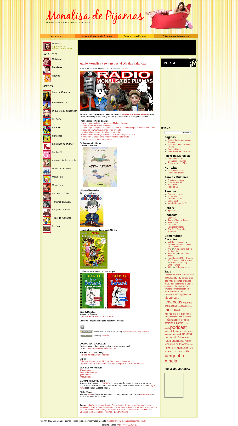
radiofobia (184, 337)
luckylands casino (175, 242)
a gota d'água (91, 405)
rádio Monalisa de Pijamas (100, 412)
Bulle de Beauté (175, 182)
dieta (167, 283)
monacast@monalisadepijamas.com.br (101, 348)
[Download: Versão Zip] (86, 336)
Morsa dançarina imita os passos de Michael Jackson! (104, 123)
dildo (170, 267)
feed (90, 394)
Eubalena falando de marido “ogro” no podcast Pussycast (105, 361)
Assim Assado (118, 405)
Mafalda (184, 306)
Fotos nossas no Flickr (177, 163)
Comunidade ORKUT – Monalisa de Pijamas (178, 160)
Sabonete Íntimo (183, 267)
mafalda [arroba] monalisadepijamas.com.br (126, 421)
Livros (136, 407)
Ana (169, 249)
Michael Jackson (87, 409)
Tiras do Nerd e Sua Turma (180, 151)
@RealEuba (85, 374)
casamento (174, 277)
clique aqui (145, 394)
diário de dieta (181, 286)
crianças (187, 280)
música (169, 319)
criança (178, 281)
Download (145, 331)
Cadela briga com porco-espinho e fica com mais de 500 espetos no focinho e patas (118, 128)
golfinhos (93, 407)
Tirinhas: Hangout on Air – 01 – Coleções (179, 245)
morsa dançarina (103, 409)
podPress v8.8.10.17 (128, 425)
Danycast (172, 218)
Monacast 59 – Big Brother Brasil (177, 263)
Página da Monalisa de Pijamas (95, 355)
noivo (186, 319)
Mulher (167, 317)
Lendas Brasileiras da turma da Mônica (115, 407)
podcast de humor (172, 331)
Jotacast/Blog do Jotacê (178, 220)
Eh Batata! (172, 196)
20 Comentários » (121, 412)
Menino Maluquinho (148, 407)
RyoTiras (172, 210)
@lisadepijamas (87, 370)
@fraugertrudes (87, 377)
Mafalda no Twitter (176, 170)
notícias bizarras (118, 409)
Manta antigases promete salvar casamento (100, 132)
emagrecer (170, 288)
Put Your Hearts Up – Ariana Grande (96, 316)
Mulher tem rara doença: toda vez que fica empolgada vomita (108, 134)
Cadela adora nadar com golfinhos (96, 125)
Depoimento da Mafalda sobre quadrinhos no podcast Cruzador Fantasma (112, 363)
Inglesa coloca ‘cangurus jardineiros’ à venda (101, 130)
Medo (190, 306)
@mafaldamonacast (88, 372)
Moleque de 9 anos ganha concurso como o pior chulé (105, 137)
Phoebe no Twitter (176, 173)
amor (178, 274)
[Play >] (82, 327)
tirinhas (168, 351)
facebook (169, 291)
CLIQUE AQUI (108, 383)
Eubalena (134, 114)
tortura (177, 351)
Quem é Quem (174, 149)
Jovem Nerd (173, 222)
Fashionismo (173, 184)
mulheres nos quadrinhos (181, 317)
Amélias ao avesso (176, 180)
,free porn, (172, 253)
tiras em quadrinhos (178, 347)
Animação (185, 275)
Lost (179, 306)
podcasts (124, 68)
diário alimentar (177, 284)
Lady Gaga (174, 298)
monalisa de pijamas (177, 313)
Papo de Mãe (174, 187)
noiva (178, 319)
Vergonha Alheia (174, 358)
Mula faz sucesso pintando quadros (96, 139)
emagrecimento (183, 289)
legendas (173, 301)
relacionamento (174, 340)
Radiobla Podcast (175, 227)
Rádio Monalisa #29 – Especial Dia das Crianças (113, 63)
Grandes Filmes (175, 199)
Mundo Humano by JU (177, 203)
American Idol (169, 275)
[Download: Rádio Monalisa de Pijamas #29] (86, 331)
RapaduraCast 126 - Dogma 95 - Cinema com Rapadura (180, 259)
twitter (186, 351)
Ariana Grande (104, 405)
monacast (173, 309)
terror (191, 344)
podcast (178, 327)
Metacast (172, 225)
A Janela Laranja (175, 194)
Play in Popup (136, 331)
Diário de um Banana (134, 405)
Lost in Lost (173, 201)
